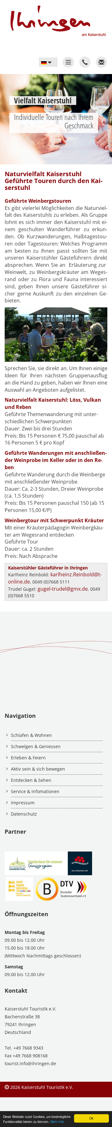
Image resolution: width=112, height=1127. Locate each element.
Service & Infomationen (35, 791)
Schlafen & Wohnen (31, 735)
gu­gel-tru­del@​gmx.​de (63, 588)
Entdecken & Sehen (31, 780)
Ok (91, 1118)
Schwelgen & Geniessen (36, 746)
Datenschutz (24, 814)
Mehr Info (57, 1121)
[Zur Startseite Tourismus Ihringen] (56, 18)
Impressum (23, 803)
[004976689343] (85, 62)
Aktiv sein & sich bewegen (38, 769)
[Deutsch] (48, 62)
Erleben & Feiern (28, 758)
